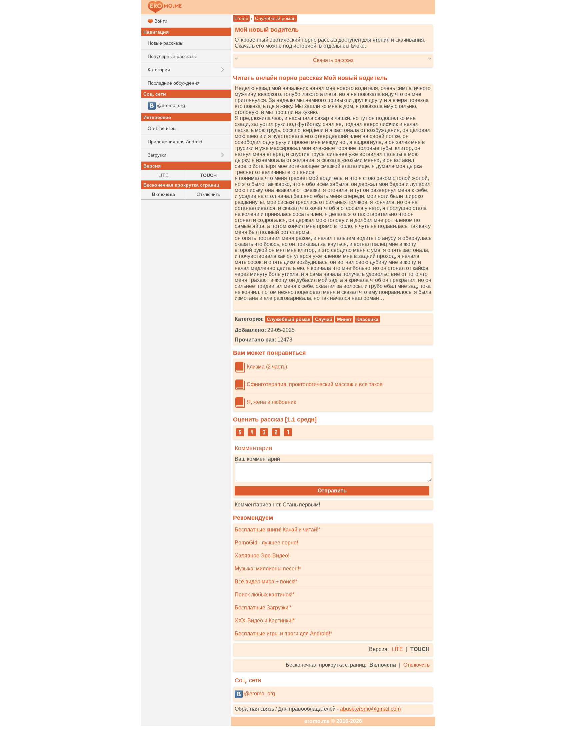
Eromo (241, 18)
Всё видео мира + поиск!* (266, 581)
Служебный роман (275, 18)
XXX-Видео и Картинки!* (265, 620)
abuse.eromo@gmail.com (370, 709)
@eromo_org (259, 693)
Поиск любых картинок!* (264, 594)
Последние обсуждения (174, 83)
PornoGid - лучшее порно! (266, 542)
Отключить (416, 665)
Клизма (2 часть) (266, 366)
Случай (323, 319)
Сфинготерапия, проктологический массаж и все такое (314, 384)
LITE (397, 649)
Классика (367, 319)
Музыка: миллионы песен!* (268, 568)
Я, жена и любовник (270, 402)
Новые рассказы (165, 43)
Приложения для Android (175, 141)
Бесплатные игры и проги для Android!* (283, 633)
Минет (344, 319)
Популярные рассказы (172, 56)
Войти (160, 21)
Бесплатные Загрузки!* (263, 607)
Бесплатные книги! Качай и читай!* (277, 529)
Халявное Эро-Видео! (262, 555)
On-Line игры (162, 128)
